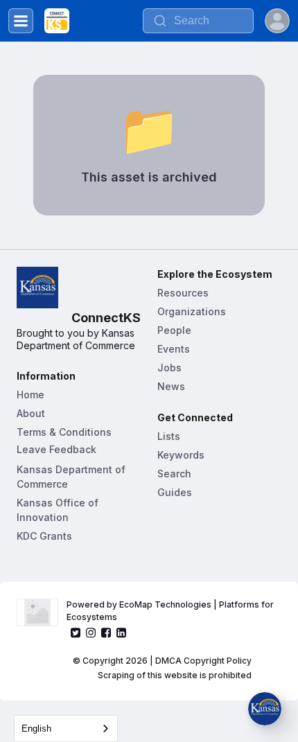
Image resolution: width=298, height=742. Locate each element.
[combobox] (66, 728)
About (31, 413)
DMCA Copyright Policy (203, 660)
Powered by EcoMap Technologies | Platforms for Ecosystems (171, 610)
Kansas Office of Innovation (59, 510)
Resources (183, 293)
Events (173, 349)
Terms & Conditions (64, 432)
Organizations (191, 311)
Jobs (169, 367)
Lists (168, 436)
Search (174, 473)
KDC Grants (44, 536)
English (36, 728)
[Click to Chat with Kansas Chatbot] (264, 708)
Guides (174, 492)
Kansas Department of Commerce (72, 476)
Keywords (180, 455)
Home (30, 394)
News (171, 386)
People (174, 330)
